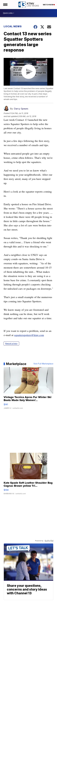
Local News (13, 26)
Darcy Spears (21, 108)
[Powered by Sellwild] (49, 541)
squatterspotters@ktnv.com (29, 335)
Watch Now (48, 5)
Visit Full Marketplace (43, 364)
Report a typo (11, 343)
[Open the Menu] (5, 4)
